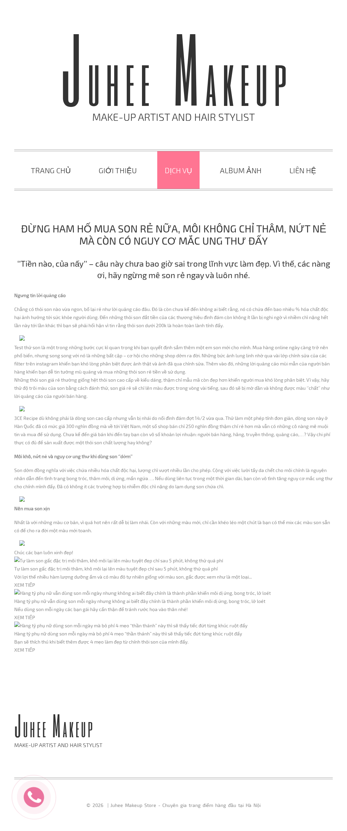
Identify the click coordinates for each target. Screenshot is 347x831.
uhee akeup (176, 81)
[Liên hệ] (34, 796)
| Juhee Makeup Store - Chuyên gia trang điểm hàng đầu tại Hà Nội (183, 805)
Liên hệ (302, 170)
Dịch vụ (178, 170)
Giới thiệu (118, 170)
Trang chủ (51, 170)
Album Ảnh (241, 170)
